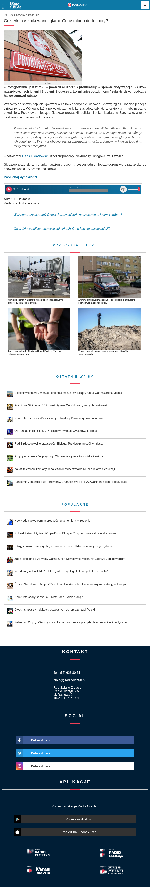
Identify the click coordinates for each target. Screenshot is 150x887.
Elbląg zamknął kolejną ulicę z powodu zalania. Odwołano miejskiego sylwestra (64, 546)
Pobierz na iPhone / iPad (79, 832)
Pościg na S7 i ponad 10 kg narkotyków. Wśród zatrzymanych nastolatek (61, 405)
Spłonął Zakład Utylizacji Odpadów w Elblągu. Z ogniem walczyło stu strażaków (65, 533)
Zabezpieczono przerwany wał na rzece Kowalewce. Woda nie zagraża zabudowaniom (69, 558)
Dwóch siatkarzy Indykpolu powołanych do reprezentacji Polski (54, 609)
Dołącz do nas (40, 740)
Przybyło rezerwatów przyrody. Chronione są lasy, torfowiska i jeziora (58, 456)
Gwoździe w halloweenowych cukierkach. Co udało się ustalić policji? (62, 228)
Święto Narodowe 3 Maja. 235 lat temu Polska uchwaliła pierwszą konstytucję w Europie (70, 584)
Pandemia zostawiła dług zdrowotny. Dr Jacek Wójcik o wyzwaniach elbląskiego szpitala (70, 481)
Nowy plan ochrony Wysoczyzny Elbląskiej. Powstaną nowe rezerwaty (59, 418)
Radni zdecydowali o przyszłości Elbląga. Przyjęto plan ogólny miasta (58, 443)
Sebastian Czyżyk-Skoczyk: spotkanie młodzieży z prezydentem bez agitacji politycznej (70, 622)
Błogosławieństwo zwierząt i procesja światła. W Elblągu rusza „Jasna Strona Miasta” (68, 392)
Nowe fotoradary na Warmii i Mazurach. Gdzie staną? (48, 597)
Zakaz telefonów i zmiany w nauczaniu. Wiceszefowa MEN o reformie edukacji (64, 469)
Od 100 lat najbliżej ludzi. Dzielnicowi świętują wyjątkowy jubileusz (56, 430)
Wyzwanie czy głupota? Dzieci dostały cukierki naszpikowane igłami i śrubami (68, 214)
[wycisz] (123, 189)
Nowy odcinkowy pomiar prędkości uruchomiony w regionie (52, 520)
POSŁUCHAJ (79, 5)
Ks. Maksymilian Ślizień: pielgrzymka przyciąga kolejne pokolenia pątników (62, 571)
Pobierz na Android (79, 819)
